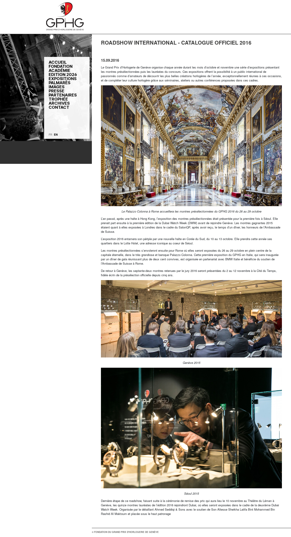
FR (50, 134)
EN (56, 134)
